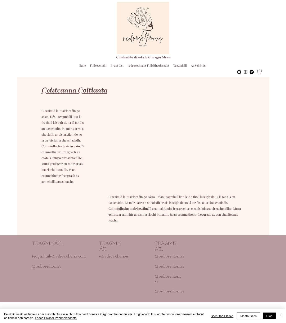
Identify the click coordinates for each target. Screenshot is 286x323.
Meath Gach (248, 316)
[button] (259, 71)
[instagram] (245, 72)
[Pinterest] (252, 72)
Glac (269, 316)
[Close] (280, 316)
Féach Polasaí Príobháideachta (56, 318)
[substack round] (239, 72)
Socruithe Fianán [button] (222, 316)
